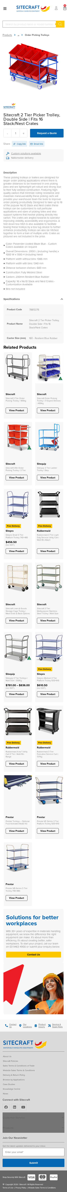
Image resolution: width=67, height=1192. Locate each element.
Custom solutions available (26, 153)
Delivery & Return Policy (14, 1074)
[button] (33, 300)
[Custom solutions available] (7, 153)
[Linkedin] (14, 1107)
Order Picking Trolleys (37, 35)
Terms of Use (8, 1187)
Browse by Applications (14, 1079)
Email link (38, 143)
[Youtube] (23, 1107)
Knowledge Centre (11, 1088)
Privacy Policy (20, 1187)
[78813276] (33, 66)
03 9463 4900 (18, 946)
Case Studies (9, 1084)
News (5, 1093)
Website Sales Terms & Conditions (19, 1070)
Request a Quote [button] (47, 133)
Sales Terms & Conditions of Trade (19, 1065)
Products (7, 35)
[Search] (60, 24)
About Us (7, 1056)
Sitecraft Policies (10, 1061)
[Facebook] (6, 1107)
